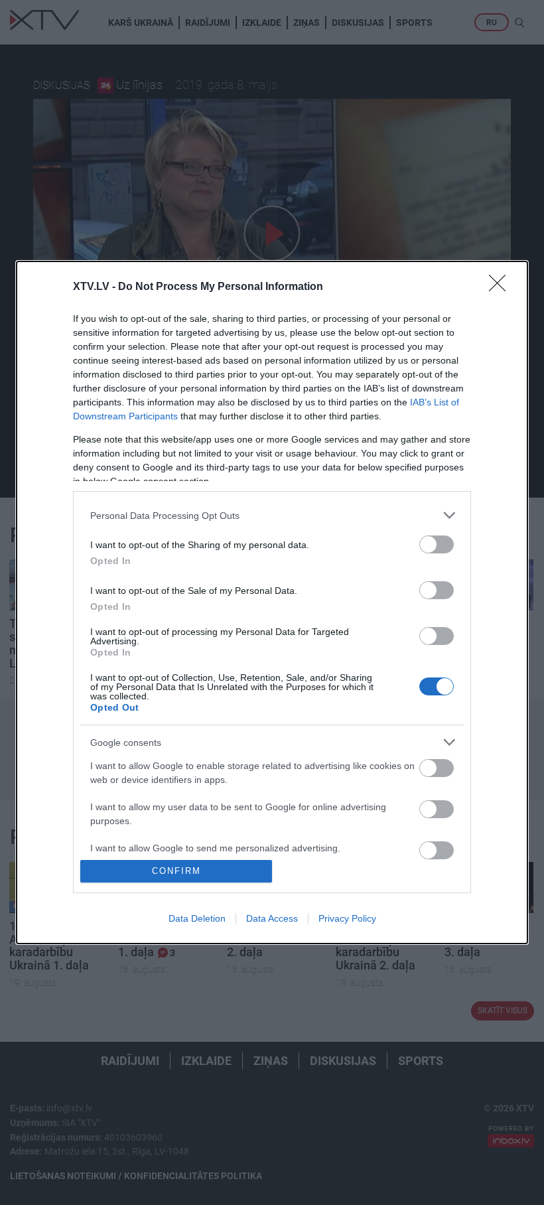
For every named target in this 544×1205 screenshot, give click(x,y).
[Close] (501, 287)
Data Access (272, 918)
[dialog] (272, 602)
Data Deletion (197, 918)
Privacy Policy (347, 918)
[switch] (436, 544)
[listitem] (272, 515)
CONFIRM (176, 871)
